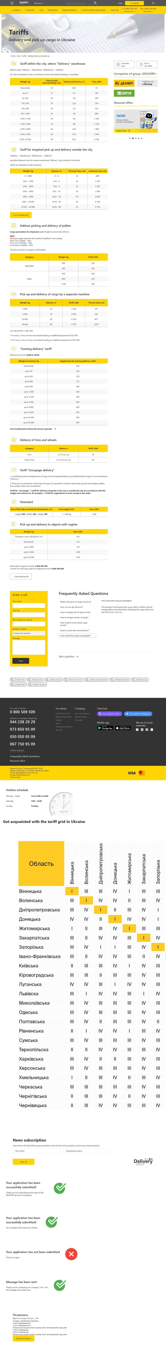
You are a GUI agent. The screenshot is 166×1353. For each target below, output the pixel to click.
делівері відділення (121, 679)
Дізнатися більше (23, 1338)
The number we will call (22, 619)
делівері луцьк (141, 679)
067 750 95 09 (22, 744)
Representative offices (64, 717)
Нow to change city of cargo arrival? (75, 612)
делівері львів (36, 679)
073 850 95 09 (22, 729)
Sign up (23, 1161)
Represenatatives (69, 10)
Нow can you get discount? (71, 607)
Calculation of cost (62, 713)
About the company (82, 713)
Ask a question (66, 656)
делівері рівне (20, 684)
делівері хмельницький (98, 679)
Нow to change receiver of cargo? (74, 617)
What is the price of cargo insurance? (75, 601)
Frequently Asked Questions (24, 756)
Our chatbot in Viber (111, 713)
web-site (118, 612)
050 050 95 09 (22, 736)
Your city (16, 610)
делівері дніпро (55, 679)
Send (21, 661)
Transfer (59, 720)
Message (16, 638)
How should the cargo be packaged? (75, 635)
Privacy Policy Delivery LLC (20, 775)
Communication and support (94, 10)
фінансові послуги (75, 679)
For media (78, 720)
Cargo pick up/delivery (64, 726)
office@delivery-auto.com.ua (27, 773)
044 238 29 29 (22, 721)
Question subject (19, 629)
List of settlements (20, 215)
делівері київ (19, 679)
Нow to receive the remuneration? (74, 630)
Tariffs (24, 56)
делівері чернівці (38, 684)
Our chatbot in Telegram (140, 713)
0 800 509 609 (57, 568)
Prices (58, 723)
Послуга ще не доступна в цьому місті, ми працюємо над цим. (40, 1327)
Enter (120, 3)
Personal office (17, 760)
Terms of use (15, 777)
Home (13, 56)
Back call (114, 10)
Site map (59, 730)
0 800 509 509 (41, 566)
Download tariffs (22, 576)
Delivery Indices (81, 717)
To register (134, 3)
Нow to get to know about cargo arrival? (73, 623)
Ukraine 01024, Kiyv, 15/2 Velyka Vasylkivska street (29, 771)
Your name (17, 601)
